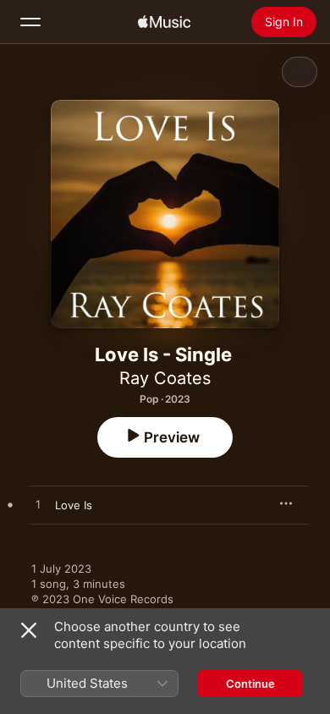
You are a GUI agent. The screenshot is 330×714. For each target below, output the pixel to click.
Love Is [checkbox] (73, 505)
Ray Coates (165, 378)
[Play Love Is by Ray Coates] (38, 505)
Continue (250, 683)
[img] (164, 22)
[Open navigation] (30, 22)
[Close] (28, 630)
